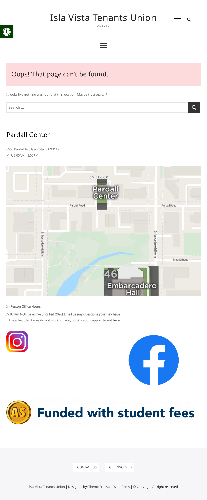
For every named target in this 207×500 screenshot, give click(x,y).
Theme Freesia (99, 486)
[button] (6, 31)
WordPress (121, 486)
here (116, 320)
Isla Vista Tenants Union (103, 17)
